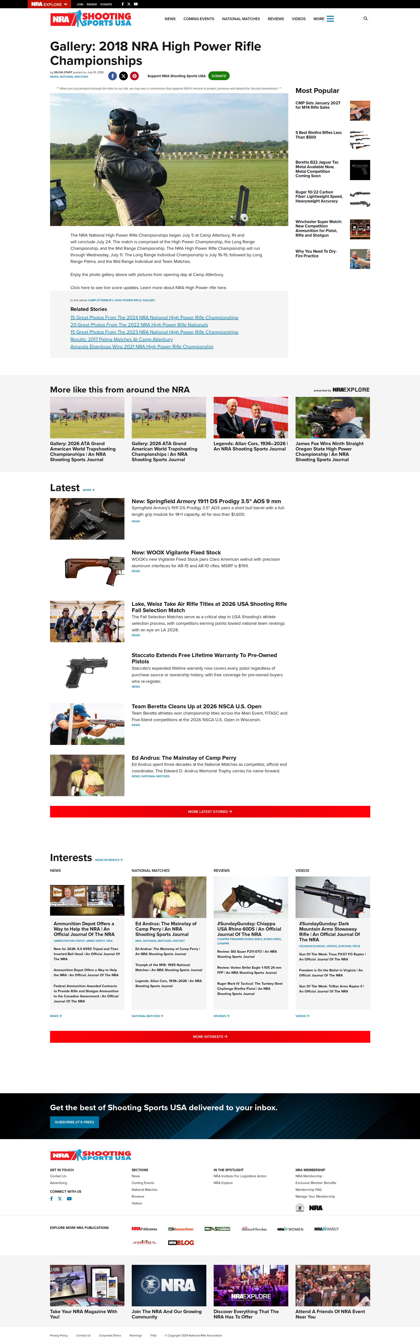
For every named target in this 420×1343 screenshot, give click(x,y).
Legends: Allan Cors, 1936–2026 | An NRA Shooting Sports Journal (251, 446)
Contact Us (58, 1176)
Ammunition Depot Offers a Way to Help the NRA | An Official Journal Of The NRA (84, 929)
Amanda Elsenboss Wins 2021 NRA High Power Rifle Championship (141, 346)
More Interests (107, 860)
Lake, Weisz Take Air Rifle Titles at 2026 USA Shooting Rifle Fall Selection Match (209, 607)
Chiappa (223, 943)
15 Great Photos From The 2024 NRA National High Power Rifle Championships (154, 317)
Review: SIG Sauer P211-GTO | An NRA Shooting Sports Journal (247, 954)
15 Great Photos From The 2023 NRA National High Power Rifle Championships (154, 331)
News (170, 19)
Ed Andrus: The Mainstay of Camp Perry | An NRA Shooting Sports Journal (166, 929)
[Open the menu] (330, 18)
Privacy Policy (59, 1335)
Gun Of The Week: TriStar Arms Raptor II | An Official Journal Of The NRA (331, 989)
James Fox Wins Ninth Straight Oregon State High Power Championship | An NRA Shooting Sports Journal (330, 451)
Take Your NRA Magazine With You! (83, 1314)
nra (138, 941)
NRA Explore (223, 1182)
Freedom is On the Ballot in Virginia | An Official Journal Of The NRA (331, 973)
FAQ (153, 1335)
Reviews (276, 19)
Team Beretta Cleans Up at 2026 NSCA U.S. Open (197, 706)
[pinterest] (134, 73)
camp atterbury (100, 300)
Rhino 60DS (272, 939)
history (179, 941)
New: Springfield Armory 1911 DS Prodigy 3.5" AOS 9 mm (206, 501)
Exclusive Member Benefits (316, 1182)
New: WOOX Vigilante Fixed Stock (176, 552)
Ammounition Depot (69, 941)
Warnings (136, 1335)
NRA (109, 941)
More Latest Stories (229, 811)
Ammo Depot (95, 941)
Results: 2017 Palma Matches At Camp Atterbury (121, 339)
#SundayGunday (312, 946)
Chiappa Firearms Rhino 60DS (239, 939)
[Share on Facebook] (112, 73)
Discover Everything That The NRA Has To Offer (246, 1314)
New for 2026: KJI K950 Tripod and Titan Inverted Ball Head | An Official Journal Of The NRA (87, 953)
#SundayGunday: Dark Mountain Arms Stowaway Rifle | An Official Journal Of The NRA (329, 931)
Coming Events (199, 19)
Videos (299, 19)
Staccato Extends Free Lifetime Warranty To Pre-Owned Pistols (204, 658)
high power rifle (128, 300)
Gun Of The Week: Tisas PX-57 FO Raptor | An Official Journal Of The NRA (332, 957)
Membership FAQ (309, 1189)
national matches (157, 941)
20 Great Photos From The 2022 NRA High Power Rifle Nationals (139, 324)
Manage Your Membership (315, 1196)
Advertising (58, 1182)
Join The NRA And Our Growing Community (167, 1314)
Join (80, 4)
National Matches (241, 19)
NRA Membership (309, 1176)
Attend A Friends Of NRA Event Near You (330, 1314)
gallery (149, 300)
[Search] (365, 18)
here (221, 287)
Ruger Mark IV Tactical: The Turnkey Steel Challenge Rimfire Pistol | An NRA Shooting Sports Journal (250, 988)
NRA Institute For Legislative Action (240, 1176)
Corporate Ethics (110, 1335)
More (87, 490)
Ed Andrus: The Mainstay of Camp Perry (184, 757)
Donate (106, 4)
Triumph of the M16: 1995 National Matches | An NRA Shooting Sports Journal (168, 967)
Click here (80, 287)
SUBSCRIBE (74, 1122)
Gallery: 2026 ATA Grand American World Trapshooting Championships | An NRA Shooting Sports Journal (83, 451)
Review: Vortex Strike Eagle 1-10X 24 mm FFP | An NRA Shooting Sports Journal (249, 970)
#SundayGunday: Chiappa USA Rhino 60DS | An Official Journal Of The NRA (249, 929)
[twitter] (123, 73)
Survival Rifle (349, 946)
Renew (92, 4)
